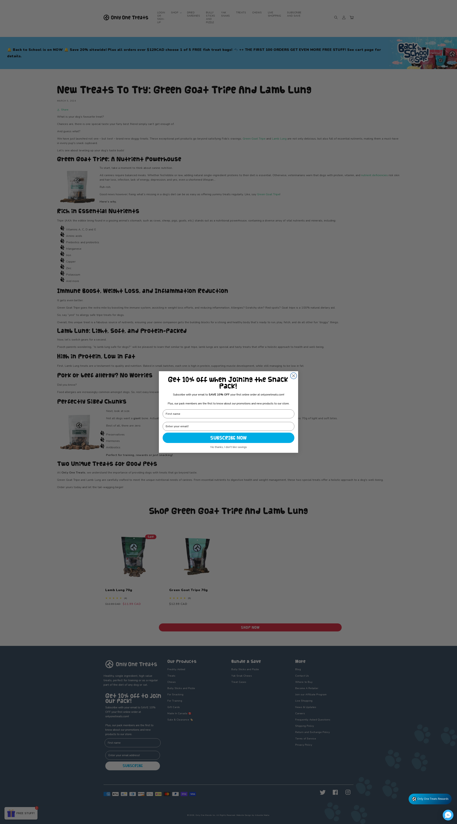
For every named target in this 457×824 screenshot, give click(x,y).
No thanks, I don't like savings (228, 447)
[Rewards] (430, 799)
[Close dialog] (293, 376)
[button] (448, 815)
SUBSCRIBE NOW (228, 438)
